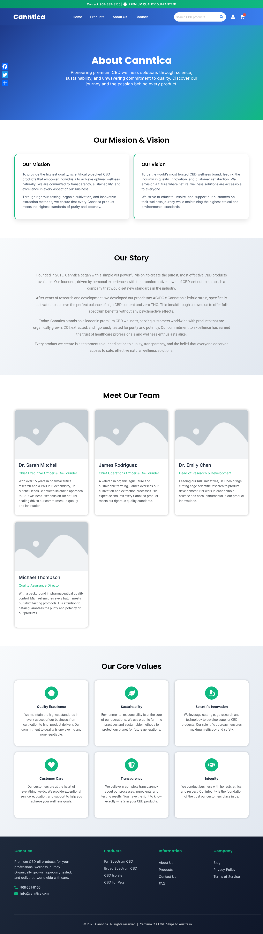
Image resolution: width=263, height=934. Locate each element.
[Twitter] (5, 75)
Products (97, 17)
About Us (120, 17)
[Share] (5, 83)
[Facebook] (5, 66)
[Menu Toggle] (233, 17)
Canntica (29, 16)
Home (77, 17)
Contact (141, 17)
